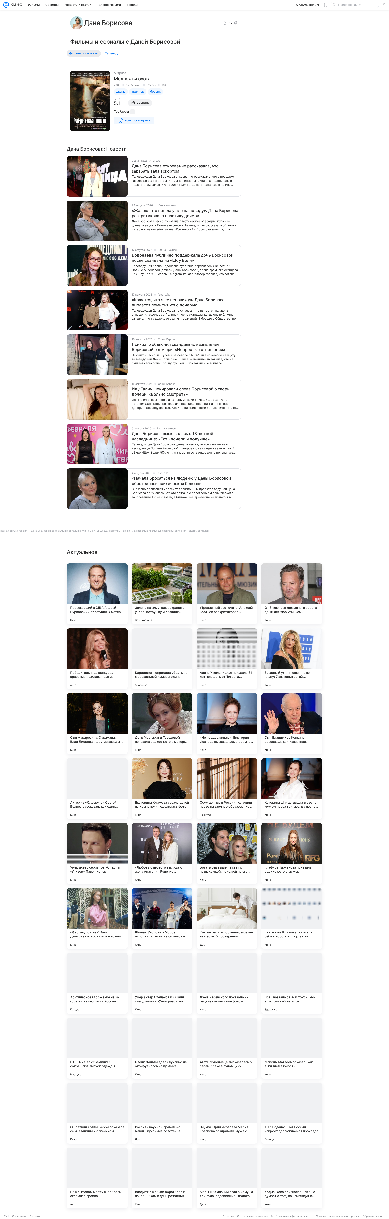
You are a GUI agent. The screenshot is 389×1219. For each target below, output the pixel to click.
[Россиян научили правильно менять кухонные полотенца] (162, 1113)
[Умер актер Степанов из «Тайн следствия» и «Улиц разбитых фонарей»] (162, 983)
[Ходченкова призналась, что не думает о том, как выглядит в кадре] (291, 1178)
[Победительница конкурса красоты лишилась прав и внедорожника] (97, 658)
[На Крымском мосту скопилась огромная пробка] (97, 1178)
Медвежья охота (132, 78)
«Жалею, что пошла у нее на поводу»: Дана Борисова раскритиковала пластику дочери (185, 213)
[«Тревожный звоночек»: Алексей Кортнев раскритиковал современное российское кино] (227, 593)
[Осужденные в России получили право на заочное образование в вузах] (227, 788)
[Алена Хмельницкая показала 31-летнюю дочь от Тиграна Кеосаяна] (227, 658)
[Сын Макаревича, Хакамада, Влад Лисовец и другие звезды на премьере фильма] (97, 723)
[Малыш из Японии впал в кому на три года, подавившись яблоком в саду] (227, 1178)
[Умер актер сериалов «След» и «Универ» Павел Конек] (97, 853)
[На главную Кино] (15, 5)
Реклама (34, 1216)
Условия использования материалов (338, 1216)
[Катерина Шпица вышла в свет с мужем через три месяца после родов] (291, 788)
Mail (6, 1216)
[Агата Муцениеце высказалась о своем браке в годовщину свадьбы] (227, 1048)
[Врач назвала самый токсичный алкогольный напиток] (291, 983)
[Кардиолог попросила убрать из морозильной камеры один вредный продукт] (162, 658)
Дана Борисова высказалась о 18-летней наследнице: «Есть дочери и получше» (172, 436)
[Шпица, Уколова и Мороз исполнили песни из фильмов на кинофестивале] (162, 918)
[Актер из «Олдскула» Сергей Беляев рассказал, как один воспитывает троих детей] (97, 788)
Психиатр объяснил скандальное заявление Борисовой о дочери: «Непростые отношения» (178, 347)
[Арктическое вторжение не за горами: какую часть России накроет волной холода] (97, 983)
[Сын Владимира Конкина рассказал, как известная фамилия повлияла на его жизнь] (291, 723)
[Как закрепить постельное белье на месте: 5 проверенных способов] (227, 918)
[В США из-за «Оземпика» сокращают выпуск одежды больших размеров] (97, 1048)
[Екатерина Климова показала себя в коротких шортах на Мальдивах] (291, 918)
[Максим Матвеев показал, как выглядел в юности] (291, 1048)
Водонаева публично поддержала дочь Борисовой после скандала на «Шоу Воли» (182, 258)
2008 (117, 85)
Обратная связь (372, 1216)
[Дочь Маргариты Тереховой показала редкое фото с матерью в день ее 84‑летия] (162, 723)
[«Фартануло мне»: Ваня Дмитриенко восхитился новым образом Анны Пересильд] (97, 918)
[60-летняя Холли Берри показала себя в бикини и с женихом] (97, 1113)
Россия (151, 85)
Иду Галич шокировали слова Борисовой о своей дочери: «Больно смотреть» (181, 392)
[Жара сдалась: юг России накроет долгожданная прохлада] (291, 1113)
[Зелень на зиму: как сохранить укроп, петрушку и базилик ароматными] (162, 593)
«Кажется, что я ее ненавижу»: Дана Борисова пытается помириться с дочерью (178, 302)
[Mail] (6, 5)
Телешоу (111, 53)
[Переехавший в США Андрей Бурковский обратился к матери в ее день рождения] (97, 593)
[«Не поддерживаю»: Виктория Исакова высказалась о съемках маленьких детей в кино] (227, 723)
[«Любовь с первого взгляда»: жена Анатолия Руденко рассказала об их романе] (162, 853)
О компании (19, 1216)
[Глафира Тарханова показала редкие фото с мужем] (291, 853)
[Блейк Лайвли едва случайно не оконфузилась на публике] (162, 1048)
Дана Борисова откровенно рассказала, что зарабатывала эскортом (175, 168)
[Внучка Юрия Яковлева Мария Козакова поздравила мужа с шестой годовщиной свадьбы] (227, 1113)
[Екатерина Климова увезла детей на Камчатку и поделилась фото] (162, 788)
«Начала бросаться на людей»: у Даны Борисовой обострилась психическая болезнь (181, 481)
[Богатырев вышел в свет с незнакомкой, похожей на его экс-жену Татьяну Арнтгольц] (227, 853)
